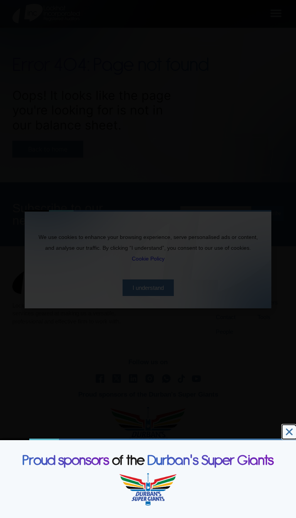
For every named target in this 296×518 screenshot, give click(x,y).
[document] (148, 259)
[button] (289, 432)
